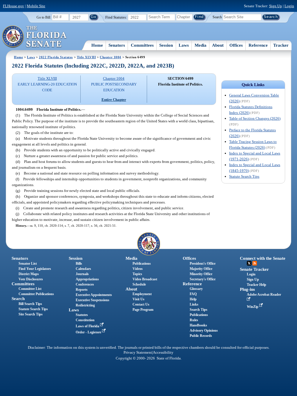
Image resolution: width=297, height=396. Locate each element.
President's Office (202, 263)
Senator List (28, 263)
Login (289, 6)
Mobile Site (36, 6)
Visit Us (138, 299)
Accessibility (163, 352)
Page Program (143, 310)
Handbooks (198, 325)
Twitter (249, 263)
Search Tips (198, 310)
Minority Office (201, 274)
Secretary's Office (202, 279)
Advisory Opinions (204, 330)
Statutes (82, 315)
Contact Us (141, 304)
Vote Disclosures (31, 279)
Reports (82, 290)
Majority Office (201, 269)
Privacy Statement (138, 352)
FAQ (193, 294)
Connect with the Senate (262, 258)
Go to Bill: (44, 17)
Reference (258, 45)
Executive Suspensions (92, 300)
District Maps (29, 274)
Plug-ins (247, 289)
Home (97, 45)
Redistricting (85, 305)
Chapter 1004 (110, 57)
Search (217, 17)
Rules (194, 320)
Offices (236, 45)
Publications (142, 263)
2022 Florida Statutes (56, 57)
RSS (254, 263)
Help (193, 299)
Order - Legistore (89, 332)
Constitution (85, 320)
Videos (138, 269)
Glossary (196, 289)
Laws (184, 45)
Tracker (281, 45)
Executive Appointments (94, 295)
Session (166, 45)
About (218, 45)
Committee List (30, 289)
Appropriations (87, 279)
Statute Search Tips (244, 176)
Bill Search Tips (30, 304)
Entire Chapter (114, 99)
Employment (142, 294)
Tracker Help (256, 285)
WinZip (253, 307)
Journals (82, 274)
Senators (116, 45)
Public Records (201, 336)
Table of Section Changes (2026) (254, 118)
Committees (142, 45)
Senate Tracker (254, 269)
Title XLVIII (86, 57)
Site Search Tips (31, 314)
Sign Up (275, 6)
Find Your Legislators (35, 269)
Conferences (85, 284)
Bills (79, 263)
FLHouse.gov (13, 6)
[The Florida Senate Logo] (34, 37)
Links (194, 304)
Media (201, 45)
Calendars (83, 269)
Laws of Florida (88, 326)
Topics (137, 274)
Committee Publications (36, 294)
